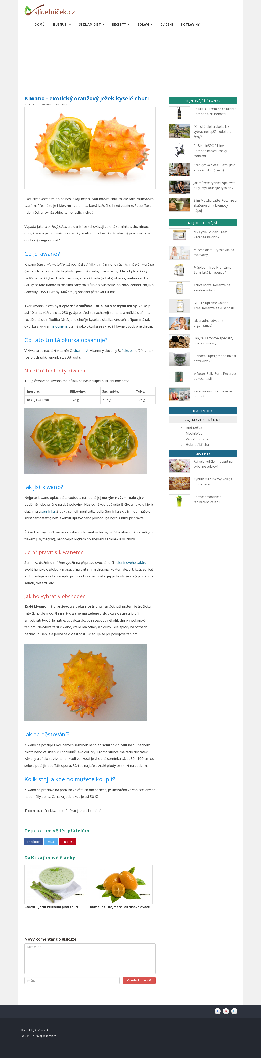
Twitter (51, 842)
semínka (48, 511)
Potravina (61, 104)
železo (127, 350)
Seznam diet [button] (90, 24)
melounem (58, 326)
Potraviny (190, 24)
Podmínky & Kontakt (34, 1030)
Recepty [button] (119, 24)
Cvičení (166, 24)
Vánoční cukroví (198, 439)
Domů (40, 24)
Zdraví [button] (143, 24)
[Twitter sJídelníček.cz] (235, 1011)
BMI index (203, 411)
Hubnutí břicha (197, 444)
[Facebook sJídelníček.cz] (218, 1011)
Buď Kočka (194, 428)
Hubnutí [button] (61, 24)
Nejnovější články (202, 101)
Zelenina (47, 104)
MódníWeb (194, 433)
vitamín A (80, 350)
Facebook (33, 842)
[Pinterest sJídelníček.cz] (227, 1011)
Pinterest (68, 842)
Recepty (203, 453)
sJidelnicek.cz (48, 1036)
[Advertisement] (130, 60)
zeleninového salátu (130, 562)
